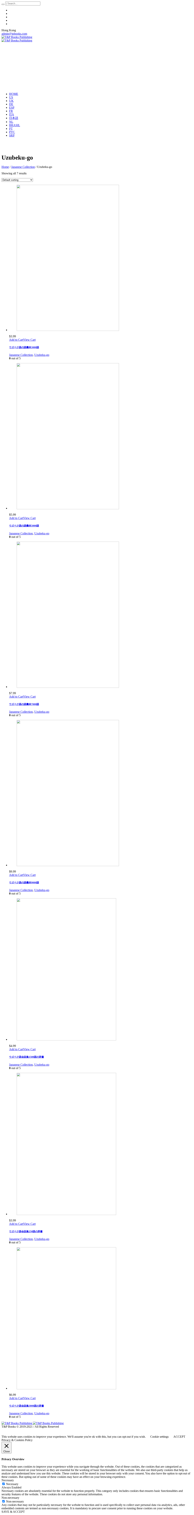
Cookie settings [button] (159, 1436)
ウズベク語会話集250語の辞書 (26, 1231)
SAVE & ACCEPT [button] (13, 1511)
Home (5, 166)
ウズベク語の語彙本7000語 (24, 704)
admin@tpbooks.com (14, 33)
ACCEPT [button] (179, 1436)
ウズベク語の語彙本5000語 (24, 525)
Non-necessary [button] (10, 1497)
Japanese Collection (23, 166)
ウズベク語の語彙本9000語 (24, 882)
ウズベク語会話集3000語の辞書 (26, 1405)
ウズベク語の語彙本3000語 (24, 347)
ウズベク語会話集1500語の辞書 (26, 1056)
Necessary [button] (8, 1480)
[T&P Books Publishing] (17, 38)
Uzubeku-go (41, 354)
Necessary (12, 1484)
